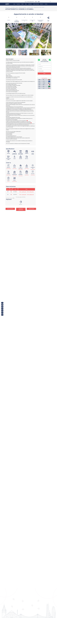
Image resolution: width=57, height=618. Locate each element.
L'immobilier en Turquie (14, 7)
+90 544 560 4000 (44, 61)
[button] (7, 36)
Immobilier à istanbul (30, 7)
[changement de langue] (39, 1)
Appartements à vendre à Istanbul (39, 7)
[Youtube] (2, 305)
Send (44, 73)
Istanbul (8, 20)
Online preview (31, 208)
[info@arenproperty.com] (2, 315)
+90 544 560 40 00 (30, 1)
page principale (7, 7)
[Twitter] (2, 307)
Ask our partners (10, 208)
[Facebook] (2, 303)
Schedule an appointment (21, 209)
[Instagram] (2, 309)
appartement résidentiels (22, 7)
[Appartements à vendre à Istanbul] (28, 35)
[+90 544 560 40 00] (2, 311)
